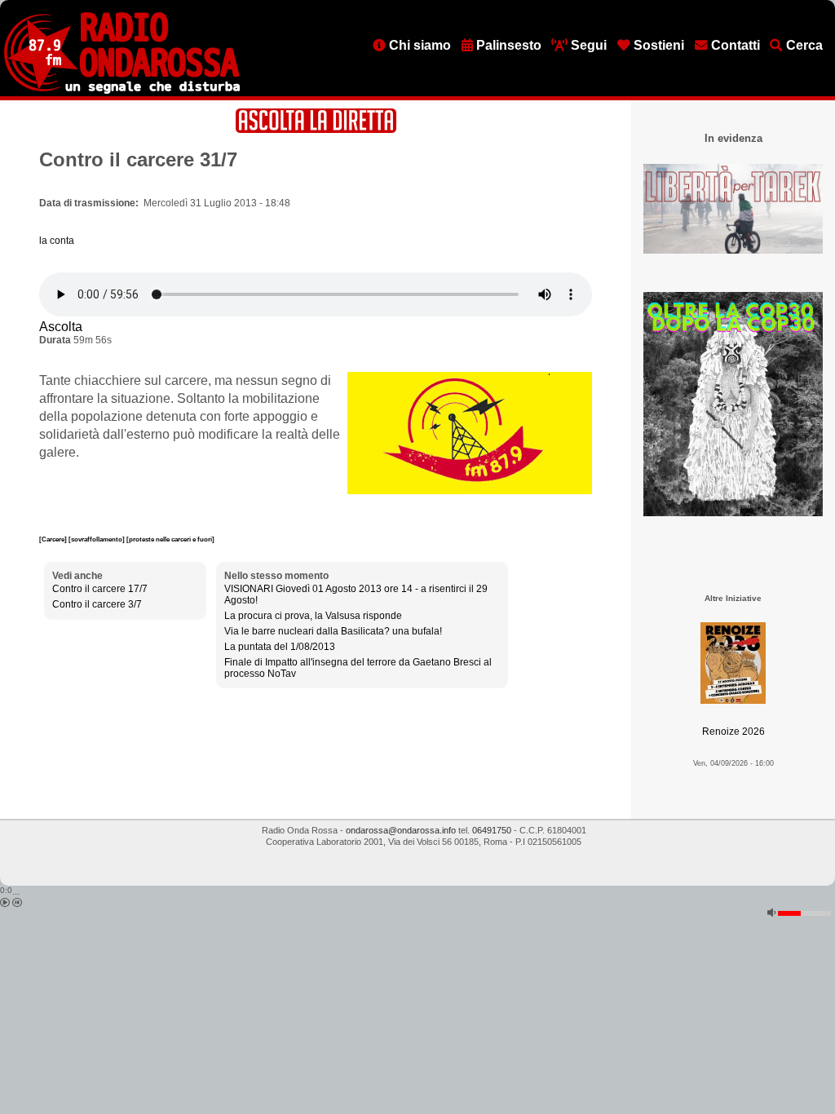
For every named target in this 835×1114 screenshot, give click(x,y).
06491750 (491, 830)
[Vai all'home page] (122, 90)
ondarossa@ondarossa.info (401, 830)
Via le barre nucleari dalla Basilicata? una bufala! (333, 631)
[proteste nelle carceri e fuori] (170, 539)
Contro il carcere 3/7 (97, 604)
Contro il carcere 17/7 (100, 589)
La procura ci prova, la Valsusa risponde (313, 615)
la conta (56, 240)
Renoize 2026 (733, 731)
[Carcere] (53, 539)
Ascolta (60, 327)
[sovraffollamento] (97, 539)
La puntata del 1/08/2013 (279, 646)
